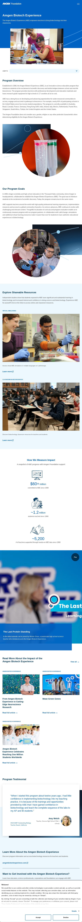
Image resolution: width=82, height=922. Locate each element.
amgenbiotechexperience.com (14, 863)
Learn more (7, 372)
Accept (38, 917)
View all (73, 662)
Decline (65, 917)
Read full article (8, 713)
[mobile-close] (78, 4)
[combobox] (44, 71)
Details (74, 911)
